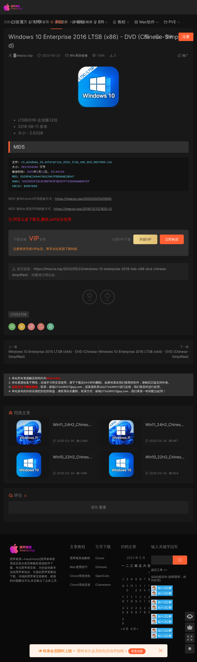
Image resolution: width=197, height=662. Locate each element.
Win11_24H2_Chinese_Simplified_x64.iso (72, 424)
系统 (58, 21)
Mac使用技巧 (78, 567)
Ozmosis (101, 567)
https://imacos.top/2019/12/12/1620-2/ (83, 209)
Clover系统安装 (80, 584)
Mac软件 (146, 21)
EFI (100, 21)
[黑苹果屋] (14, 7)
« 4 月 (125, 629)
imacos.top (23, 55)
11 (131, 586)
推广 (185, 55)
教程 (121, 21)
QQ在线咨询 (159, 577)
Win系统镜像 (79, 55)
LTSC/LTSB (18, 314)
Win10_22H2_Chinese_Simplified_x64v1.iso (72, 457)
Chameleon (103, 584)
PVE (171, 21)
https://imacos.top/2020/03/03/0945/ (83, 199)
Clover (99, 558)
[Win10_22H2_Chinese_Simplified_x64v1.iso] (28, 465)
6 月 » (134, 629)
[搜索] (157, 36)
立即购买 (172, 239)
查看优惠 (137, 651)
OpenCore (102, 576)
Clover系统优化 (80, 576)
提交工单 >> (159, 570)
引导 (36, 21)
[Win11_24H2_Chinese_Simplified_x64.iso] (28, 432)
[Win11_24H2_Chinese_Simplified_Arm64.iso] (121, 432)
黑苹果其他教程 (80, 558)
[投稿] (146, 36)
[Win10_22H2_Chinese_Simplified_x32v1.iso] (121, 465)
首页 (19, 21)
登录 (102, 507)
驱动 (79, 21)
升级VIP (145, 239)
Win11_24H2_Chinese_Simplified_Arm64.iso (165, 424)
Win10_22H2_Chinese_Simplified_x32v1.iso (165, 457)
